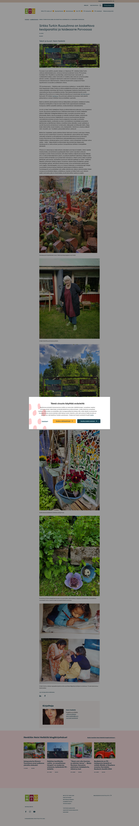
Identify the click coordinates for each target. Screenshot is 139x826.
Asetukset (45, 421)
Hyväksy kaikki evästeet (88, 421)
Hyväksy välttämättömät (63, 421)
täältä (92, 415)
